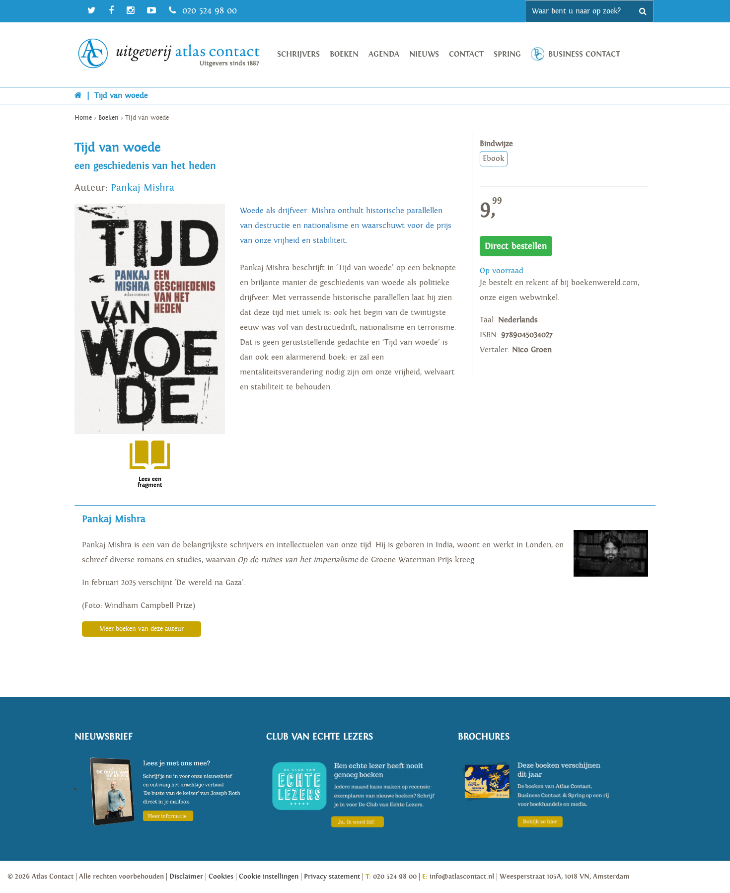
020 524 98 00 (208, 10)
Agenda (383, 54)
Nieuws (424, 54)
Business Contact (584, 54)
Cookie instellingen (268, 877)
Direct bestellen (516, 246)
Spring (507, 54)
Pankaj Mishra (142, 188)
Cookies (221, 877)
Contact (466, 54)
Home (83, 118)
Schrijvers (298, 54)
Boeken (344, 54)
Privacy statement (332, 877)
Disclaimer (186, 877)
